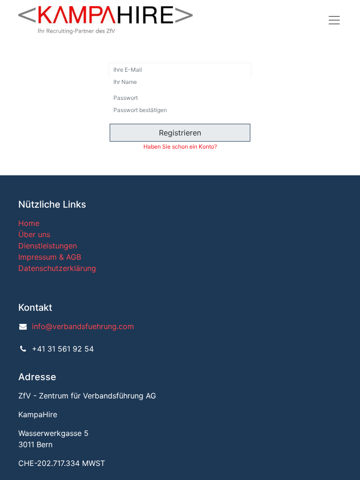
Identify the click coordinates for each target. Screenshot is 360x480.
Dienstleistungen (47, 245)
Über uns (34, 234)
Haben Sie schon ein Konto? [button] (180, 146)
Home (28, 223)
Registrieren (180, 132)
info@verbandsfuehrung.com (83, 326)
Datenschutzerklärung (57, 268)
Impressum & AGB (49, 257)
